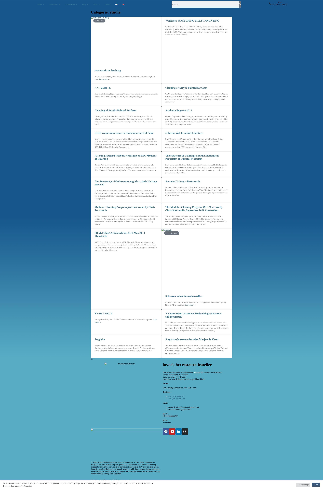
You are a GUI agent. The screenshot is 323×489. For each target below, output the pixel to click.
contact (107, 4)
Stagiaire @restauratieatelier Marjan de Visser (192, 339)
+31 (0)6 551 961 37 (176, 399)
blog (84, 4)
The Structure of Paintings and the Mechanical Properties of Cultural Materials (192, 157)
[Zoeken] (240, 4)
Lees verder (104, 79)
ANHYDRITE (103, 87)
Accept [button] (316, 485)
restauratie (53, 4)
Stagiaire (100, 339)
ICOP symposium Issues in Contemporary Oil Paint (124, 133)
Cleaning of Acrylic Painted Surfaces (186, 87)
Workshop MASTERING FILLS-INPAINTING (192, 20)
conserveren (70, 4)
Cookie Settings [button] (303, 485)
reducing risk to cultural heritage (184, 133)
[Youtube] (172, 431)
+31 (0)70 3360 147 (176, 396)
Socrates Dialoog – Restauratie (182, 181)
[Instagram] (185, 431)
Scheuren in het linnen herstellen (183, 296)
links (95, 4)
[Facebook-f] (166, 431)
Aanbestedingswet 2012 (178, 110)
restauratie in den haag (108, 70)
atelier (39, 4)
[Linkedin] (178, 431)
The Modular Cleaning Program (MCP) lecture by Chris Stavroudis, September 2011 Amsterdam (194, 209)
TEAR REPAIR (103, 313)
